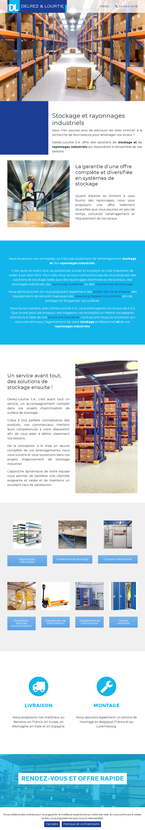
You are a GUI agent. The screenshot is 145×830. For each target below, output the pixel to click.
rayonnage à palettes (68, 284)
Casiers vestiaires (123, 622)
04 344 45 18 (128, 6)
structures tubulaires (64, 317)
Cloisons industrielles (118, 559)
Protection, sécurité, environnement (21, 623)
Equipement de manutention (56, 622)
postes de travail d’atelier (111, 291)
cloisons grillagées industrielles (98, 296)
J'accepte (52, 824)
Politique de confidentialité (81, 824)
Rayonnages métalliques (27, 560)
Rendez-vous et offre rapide (72, 778)
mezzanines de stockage (114, 284)
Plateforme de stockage (72, 559)
